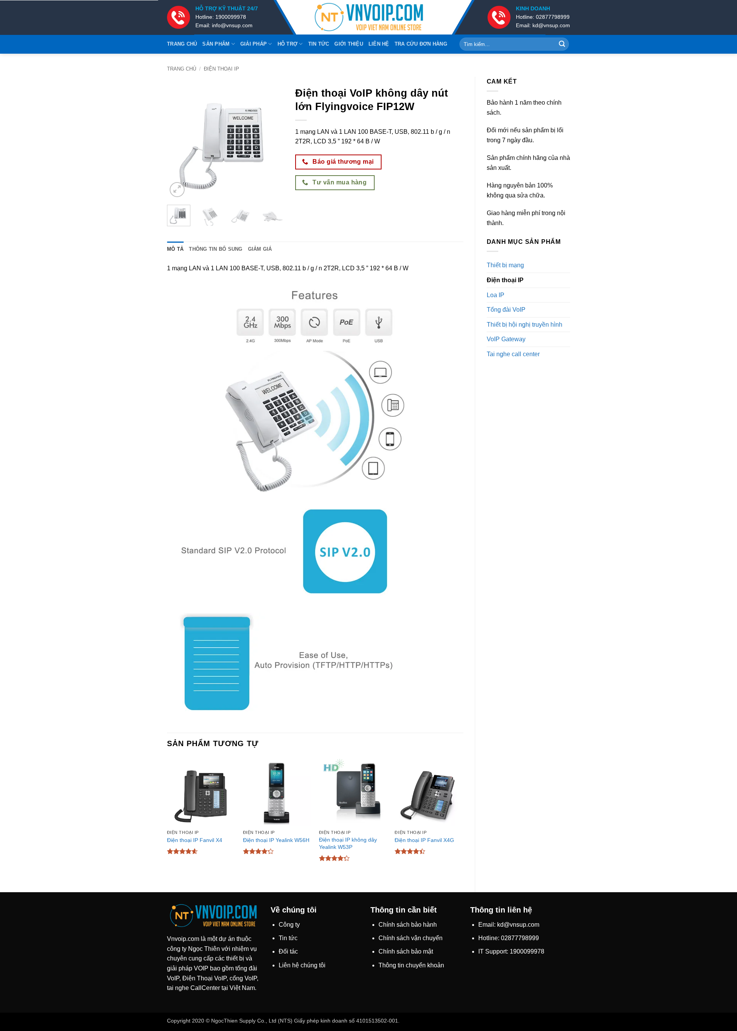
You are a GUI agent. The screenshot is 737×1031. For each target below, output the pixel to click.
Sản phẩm (216, 44)
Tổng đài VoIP (506, 309)
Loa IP (495, 295)
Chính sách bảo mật (405, 951)
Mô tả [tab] (175, 249)
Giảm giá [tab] (260, 249)
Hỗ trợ (288, 44)
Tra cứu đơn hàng (421, 44)
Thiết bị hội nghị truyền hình (524, 324)
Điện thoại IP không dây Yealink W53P (348, 843)
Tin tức (318, 44)
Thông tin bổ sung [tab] (215, 249)
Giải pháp (253, 44)
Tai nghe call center (513, 354)
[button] (177, 189)
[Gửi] (561, 44)
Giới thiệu (348, 44)
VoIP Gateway (506, 339)
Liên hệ (378, 44)
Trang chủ (182, 44)
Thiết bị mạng (505, 265)
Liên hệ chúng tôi (302, 965)
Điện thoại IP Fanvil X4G (424, 840)
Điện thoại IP (221, 69)
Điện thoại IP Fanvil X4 (194, 840)
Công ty (289, 924)
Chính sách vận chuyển (410, 938)
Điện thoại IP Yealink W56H (276, 840)
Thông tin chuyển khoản (411, 965)
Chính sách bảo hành (407, 924)
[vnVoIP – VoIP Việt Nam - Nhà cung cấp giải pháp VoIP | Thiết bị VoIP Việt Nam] (368, 17)
